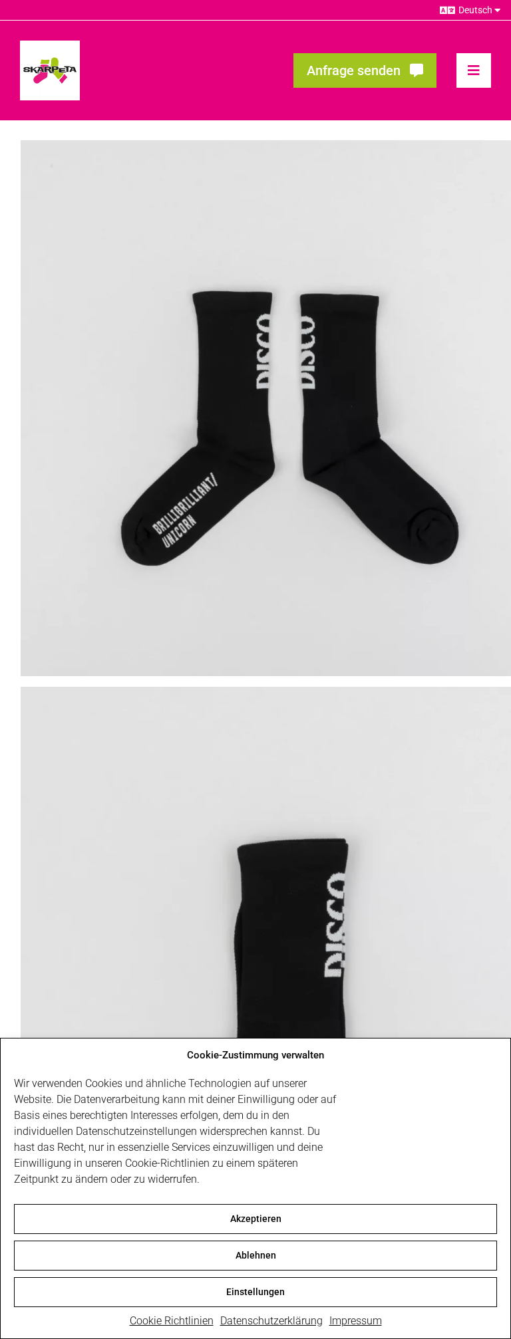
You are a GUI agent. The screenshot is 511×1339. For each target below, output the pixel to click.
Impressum (355, 1320)
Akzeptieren (255, 1218)
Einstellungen (255, 1291)
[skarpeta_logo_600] (50, 45)
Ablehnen (256, 1255)
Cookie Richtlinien (172, 1320)
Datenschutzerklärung (271, 1320)
